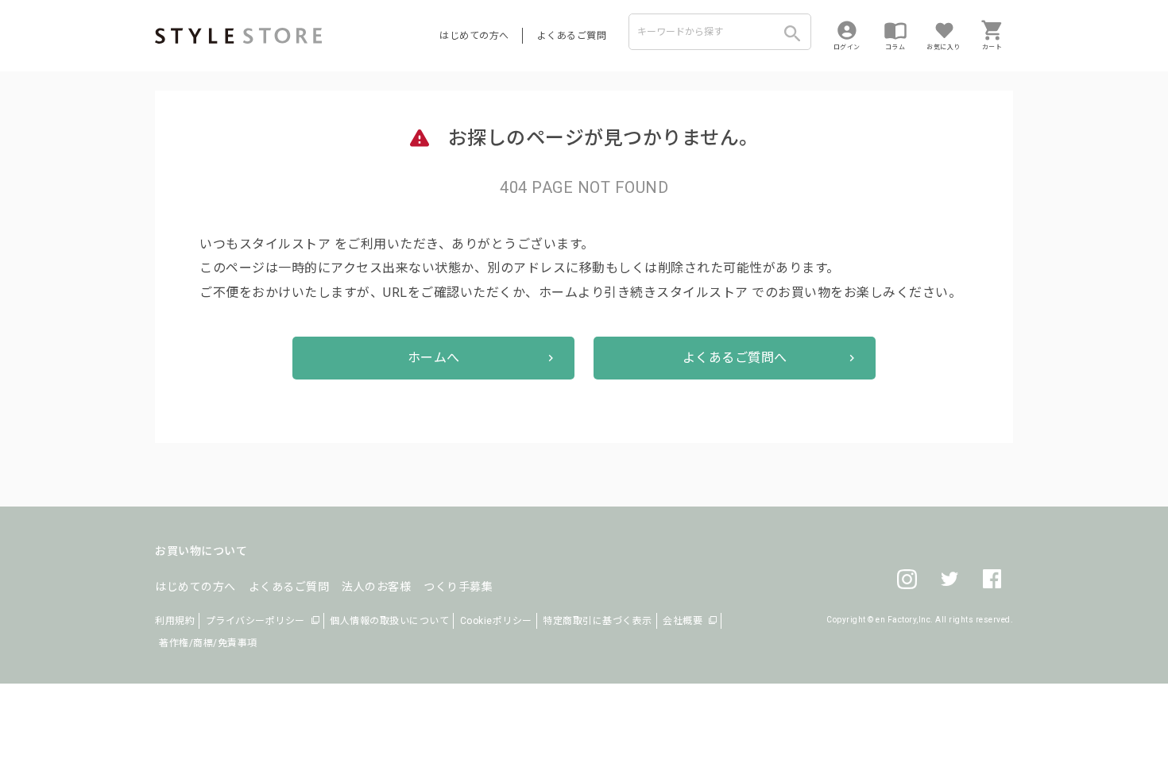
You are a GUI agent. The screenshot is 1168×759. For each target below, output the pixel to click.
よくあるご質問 (572, 35)
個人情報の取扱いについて (389, 620)
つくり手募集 (458, 586)
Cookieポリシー (496, 620)
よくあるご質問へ (735, 357)
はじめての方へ (474, 35)
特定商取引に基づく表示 (597, 620)
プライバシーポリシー (255, 620)
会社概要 (682, 620)
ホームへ (434, 357)
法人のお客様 (376, 586)
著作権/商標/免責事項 (208, 643)
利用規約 (175, 620)
